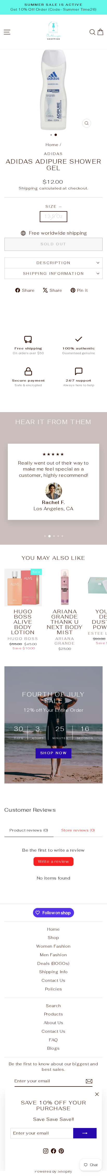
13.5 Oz (53, 216)
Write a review (53, 861)
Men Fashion (53, 954)
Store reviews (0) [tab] (78, 830)
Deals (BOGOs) (53, 963)
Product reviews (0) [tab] (29, 830)
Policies (53, 989)
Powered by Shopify (53, 1171)
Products (53, 1014)
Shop (53, 937)
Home (52, 144)
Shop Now (53, 753)
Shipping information (53, 273)
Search (53, 1005)
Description (54, 262)
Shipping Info (53, 971)
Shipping (28, 188)
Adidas (53, 153)
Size (53, 206)
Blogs (53, 1048)
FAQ (53, 1039)
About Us (53, 1022)
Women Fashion (53, 946)
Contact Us (53, 980)
